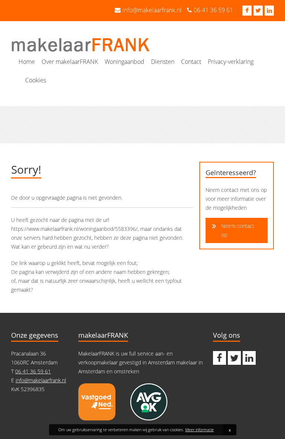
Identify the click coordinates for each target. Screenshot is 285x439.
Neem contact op (237, 230)
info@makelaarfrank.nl (151, 10)
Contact (191, 62)
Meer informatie (199, 429)
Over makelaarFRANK (70, 62)
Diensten (162, 62)
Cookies (35, 80)
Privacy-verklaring (230, 62)
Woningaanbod (124, 62)
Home (27, 62)
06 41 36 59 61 (213, 10)
